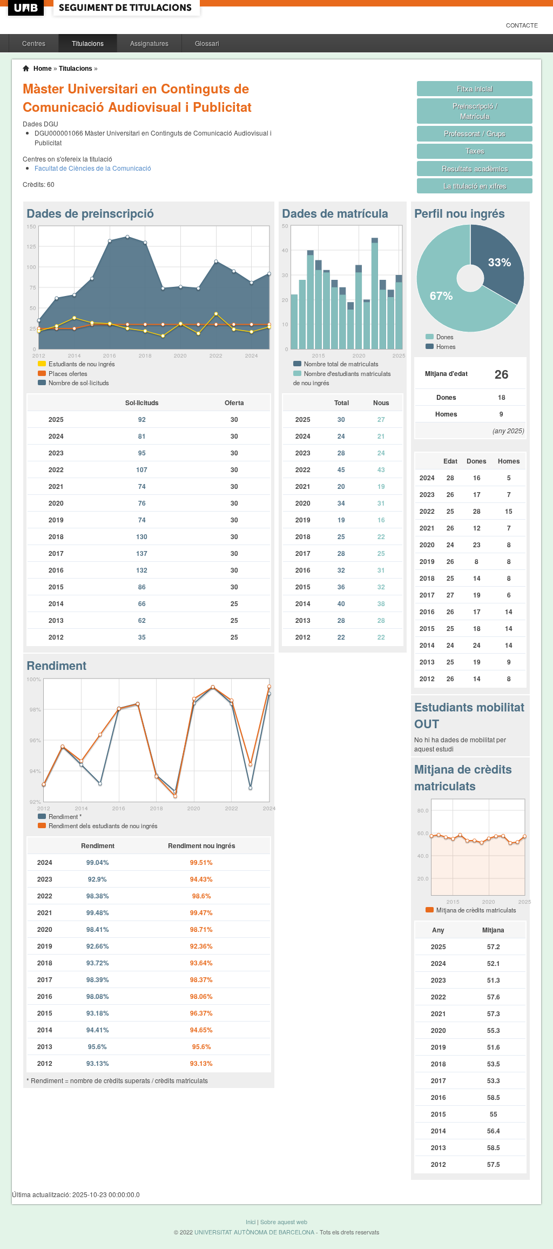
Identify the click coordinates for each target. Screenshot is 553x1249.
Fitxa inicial (475, 88)
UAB (27, 8)
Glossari (207, 43)
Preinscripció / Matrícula (475, 110)
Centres (33, 43)
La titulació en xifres (475, 185)
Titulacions (88, 43)
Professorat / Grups (474, 133)
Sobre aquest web (283, 1222)
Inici (250, 1222)
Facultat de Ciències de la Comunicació (93, 167)
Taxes (475, 150)
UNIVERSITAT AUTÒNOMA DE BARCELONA (254, 1232)
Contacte (522, 25)
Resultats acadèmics (475, 168)
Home (42, 68)
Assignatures (149, 43)
